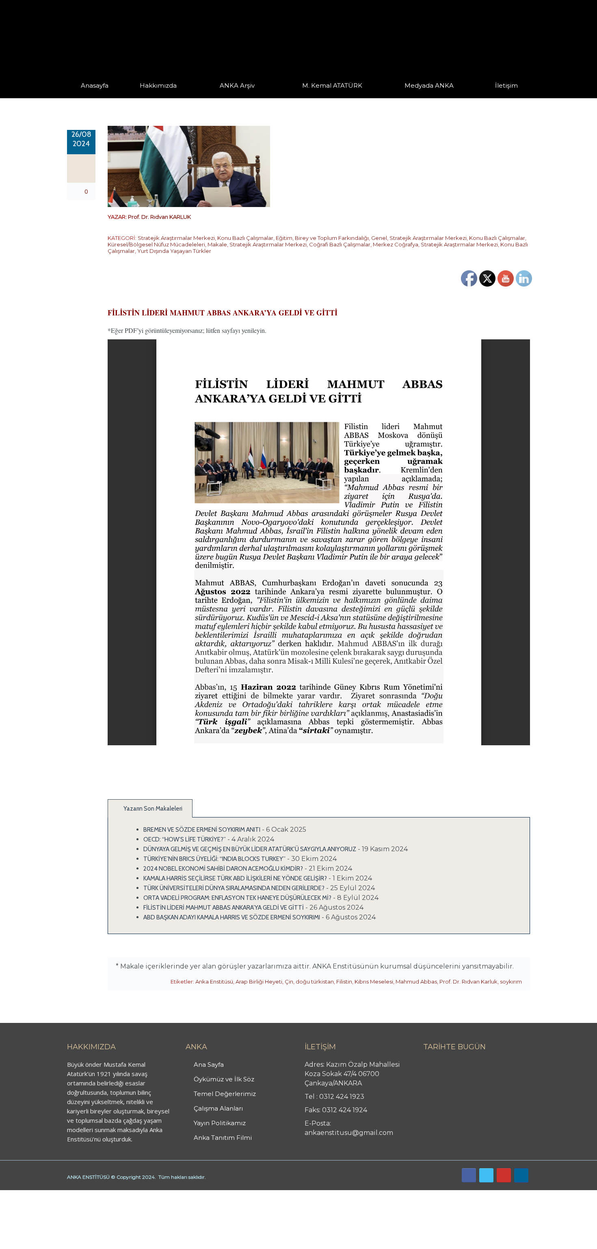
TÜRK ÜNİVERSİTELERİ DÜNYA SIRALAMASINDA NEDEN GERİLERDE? (233, 888)
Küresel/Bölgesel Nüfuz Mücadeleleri (156, 244)
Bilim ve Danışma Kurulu (162, 96)
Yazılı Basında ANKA (425, 96)
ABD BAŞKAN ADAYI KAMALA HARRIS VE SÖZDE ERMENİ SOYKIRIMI (231, 917)
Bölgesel (243, 96)
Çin (289, 981)
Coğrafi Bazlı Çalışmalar (339, 244)
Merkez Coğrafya (395, 244)
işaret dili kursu (128, 1195)
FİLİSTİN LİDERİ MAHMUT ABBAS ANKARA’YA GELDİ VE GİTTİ (223, 907)
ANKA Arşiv (237, 85)
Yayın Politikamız (220, 1123)
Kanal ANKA (409, 97)
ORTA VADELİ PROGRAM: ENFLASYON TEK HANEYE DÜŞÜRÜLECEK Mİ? (237, 898)
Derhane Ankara (83, 1195)
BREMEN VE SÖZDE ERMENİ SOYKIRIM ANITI (201, 829)
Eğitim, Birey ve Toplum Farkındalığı (322, 238)
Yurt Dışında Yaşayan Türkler (174, 251)
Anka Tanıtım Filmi (223, 1137)
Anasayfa (94, 85)
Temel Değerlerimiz (194, 96)
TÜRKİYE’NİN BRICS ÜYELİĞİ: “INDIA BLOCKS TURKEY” (214, 859)
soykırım (511, 981)
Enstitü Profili (150, 97)
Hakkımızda (158, 85)
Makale (217, 244)
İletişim (506, 85)
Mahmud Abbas (416, 981)
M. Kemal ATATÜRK (332, 85)
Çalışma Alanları (218, 1108)
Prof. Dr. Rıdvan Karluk (468, 981)
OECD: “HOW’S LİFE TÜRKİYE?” (184, 839)
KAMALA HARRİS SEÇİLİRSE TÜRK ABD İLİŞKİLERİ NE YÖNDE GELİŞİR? (235, 878)
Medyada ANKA (429, 85)
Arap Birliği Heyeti (259, 981)
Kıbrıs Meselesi (374, 981)
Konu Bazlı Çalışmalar (245, 238)
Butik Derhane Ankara (30, 1195)
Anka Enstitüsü (214, 981)
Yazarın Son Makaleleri (152, 808)
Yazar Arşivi (227, 97)
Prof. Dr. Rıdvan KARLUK (159, 217)
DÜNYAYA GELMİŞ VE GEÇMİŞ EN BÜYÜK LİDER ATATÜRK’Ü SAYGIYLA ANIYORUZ (249, 849)
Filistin (344, 981)
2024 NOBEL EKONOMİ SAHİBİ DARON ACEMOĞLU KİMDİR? (223, 868)
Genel (379, 238)
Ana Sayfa (209, 1064)
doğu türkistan (315, 981)
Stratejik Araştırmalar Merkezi (176, 238)
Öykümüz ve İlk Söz (196, 97)
